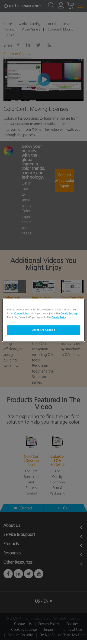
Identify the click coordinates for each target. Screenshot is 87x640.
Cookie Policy (21, 313)
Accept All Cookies (43, 329)
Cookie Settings (69, 313)
